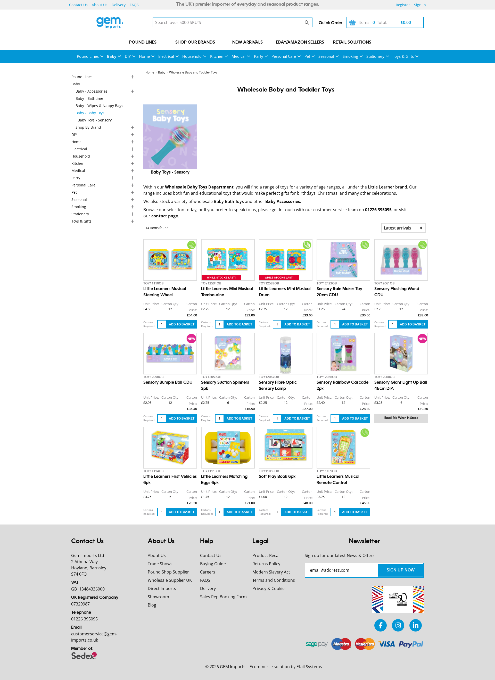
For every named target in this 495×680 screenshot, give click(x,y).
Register (403, 4)
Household (192, 56)
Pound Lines (142, 42)
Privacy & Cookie (268, 588)
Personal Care (283, 56)
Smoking (350, 56)
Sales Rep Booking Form (223, 597)
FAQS (134, 4)
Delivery (119, 4)
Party (258, 56)
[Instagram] (398, 625)
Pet (307, 56)
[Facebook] (380, 625)
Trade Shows (160, 564)
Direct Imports (162, 588)
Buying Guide (213, 564)
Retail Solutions (352, 42)
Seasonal (326, 56)
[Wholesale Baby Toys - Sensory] (170, 136)
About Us (100, 4)
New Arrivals (247, 42)
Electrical (166, 56)
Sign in (420, 4)
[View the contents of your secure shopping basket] (352, 22)
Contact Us (78, 4)
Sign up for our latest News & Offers (340, 555)
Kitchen (216, 56)
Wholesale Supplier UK (170, 580)
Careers (207, 572)
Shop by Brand (88, 127)
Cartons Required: (149, 324)
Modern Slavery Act (271, 572)
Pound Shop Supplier (168, 572)
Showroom (158, 597)
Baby (111, 56)
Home (144, 56)
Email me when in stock (401, 418)
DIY (128, 56)
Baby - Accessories (92, 91)
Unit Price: (151, 303)
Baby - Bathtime (89, 98)
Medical (238, 56)
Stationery (375, 56)
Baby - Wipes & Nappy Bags (99, 105)
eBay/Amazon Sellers (300, 42)
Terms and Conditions (273, 580)
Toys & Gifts (403, 56)
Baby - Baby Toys (90, 113)
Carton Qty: (170, 303)
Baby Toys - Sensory (95, 120)
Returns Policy (266, 564)
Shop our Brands (195, 42)
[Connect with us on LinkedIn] (415, 625)
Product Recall (266, 555)
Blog (152, 605)
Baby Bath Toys (229, 201)
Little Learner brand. (388, 187)
